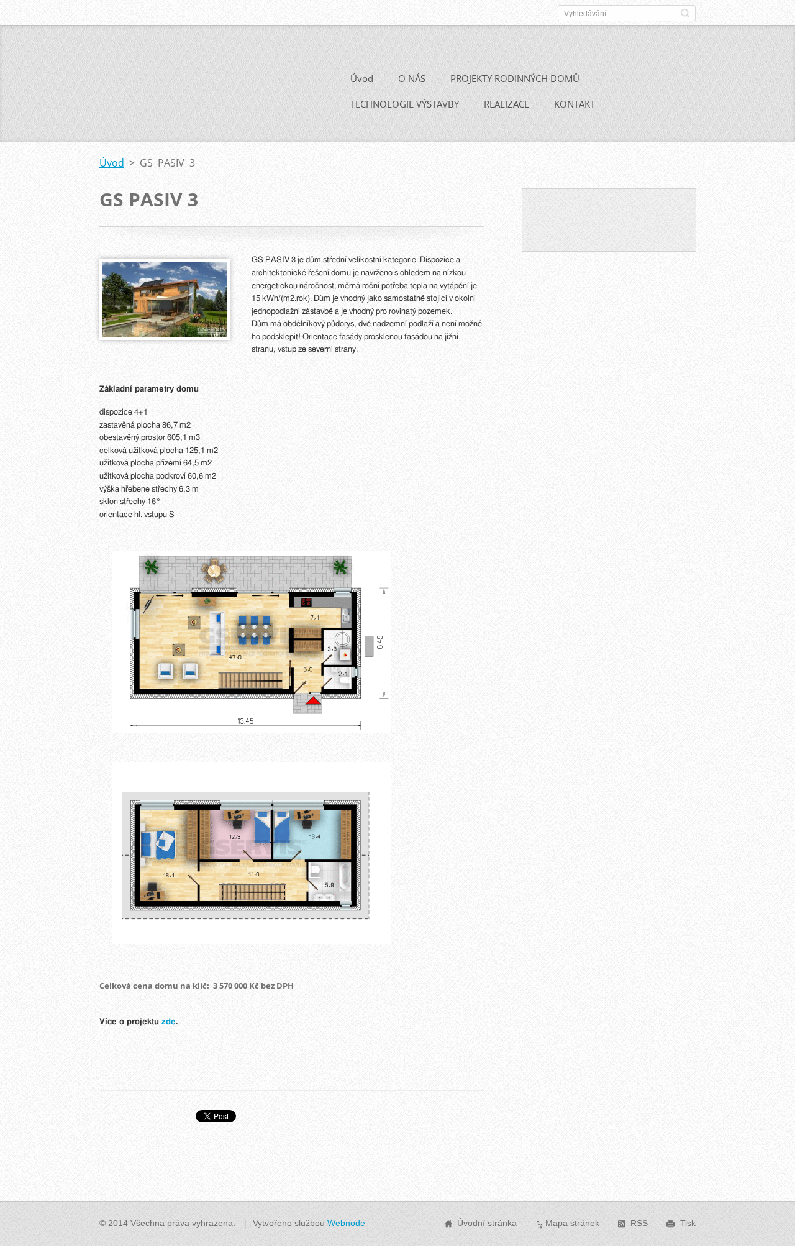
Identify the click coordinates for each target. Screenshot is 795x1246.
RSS (639, 1223)
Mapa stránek (572, 1223)
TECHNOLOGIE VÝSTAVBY (404, 104)
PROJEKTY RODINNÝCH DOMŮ (514, 78)
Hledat (685, 13)
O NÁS (411, 78)
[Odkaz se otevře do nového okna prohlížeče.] (164, 336)
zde (168, 1022)
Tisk (688, 1223)
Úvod (361, 78)
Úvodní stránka (487, 1223)
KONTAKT (574, 104)
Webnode (346, 1223)
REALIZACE (506, 104)
